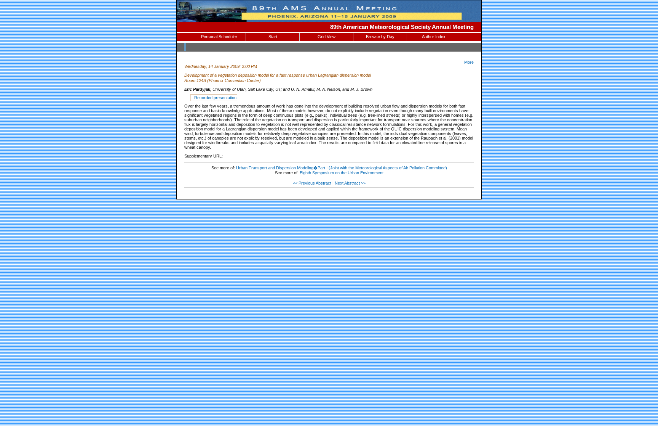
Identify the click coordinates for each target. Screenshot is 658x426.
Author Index (434, 36)
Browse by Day (380, 36)
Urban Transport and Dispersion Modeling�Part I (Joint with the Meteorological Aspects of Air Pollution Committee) (341, 168)
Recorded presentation (214, 97)
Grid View (326, 36)
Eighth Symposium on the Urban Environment (341, 172)
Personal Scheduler (219, 36)
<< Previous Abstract (312, 183)
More (469, 62)
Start (272, 36)
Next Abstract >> (350, 183)
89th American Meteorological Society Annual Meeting (402, 27)
